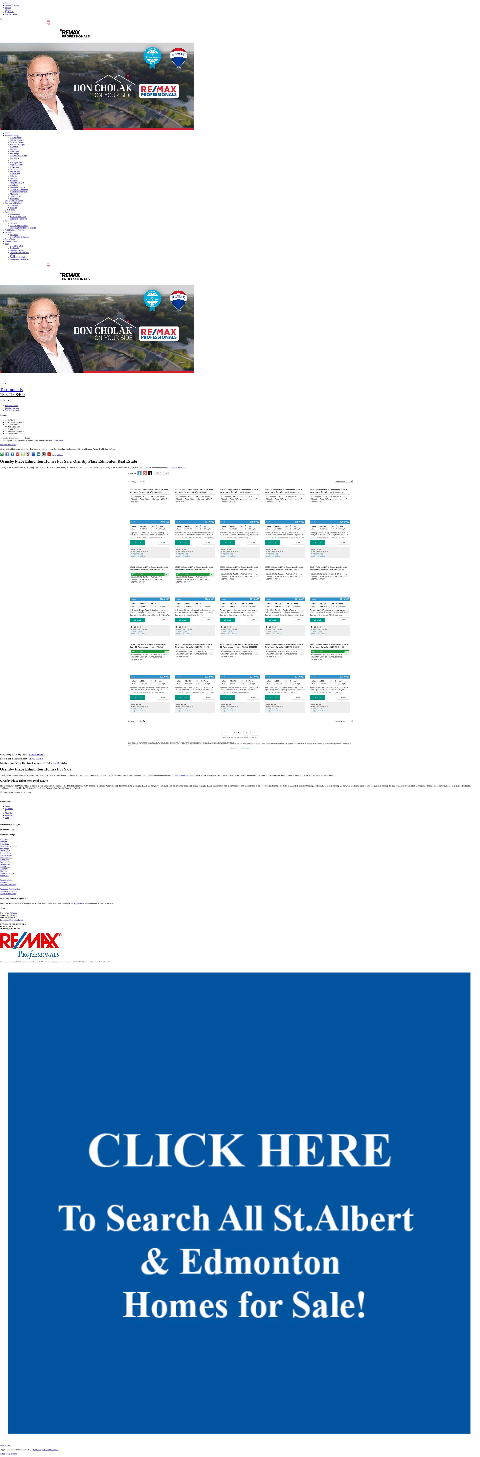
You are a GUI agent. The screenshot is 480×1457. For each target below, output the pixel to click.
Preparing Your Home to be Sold (23, 228)
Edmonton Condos (17, 187)
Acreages (3, 882)
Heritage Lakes (16, 162)
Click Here (58, 440)
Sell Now (14, 223)
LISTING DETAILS (137, 542)
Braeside (13, 149)
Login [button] (166, 473)
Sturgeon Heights (17, 183)
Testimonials (10, 12)
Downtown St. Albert (18, 156)
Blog (7, 244)
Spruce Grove (15, 196)
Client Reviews (11, 241)
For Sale (13, 207)
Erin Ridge (14, 153)
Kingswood (14, 167)
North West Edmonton (19, 189)
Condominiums (6, 880)
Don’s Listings (16, 138)
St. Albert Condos (17, 142)
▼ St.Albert (10, 420)
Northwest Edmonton (8, 891)
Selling (7, 10)
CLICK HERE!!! (36, 754)
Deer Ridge (14, 151)
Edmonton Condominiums (10, 889)
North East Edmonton (18, 192)
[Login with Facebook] (140, 475)
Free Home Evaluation (14, 201)
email (55, 763)
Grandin (13, 160)
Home (7, 3)
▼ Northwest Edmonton (14, 424)
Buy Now (14, 235)
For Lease (14, 205)
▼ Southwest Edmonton (14, 433)
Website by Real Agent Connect (45, 1449)
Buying (8, 8)
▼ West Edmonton (12, 427)
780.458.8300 (11, 915)
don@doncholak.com (177, 467)
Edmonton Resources (18, 219)
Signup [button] (158, 473)
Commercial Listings (13, 203)
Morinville (14, 194)
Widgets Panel (78, 903)
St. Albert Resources (18, 216)
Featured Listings (12, 5)
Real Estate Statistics (18, 257)
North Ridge (15, 174)
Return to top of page (8, 1454)
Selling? (8, 221)
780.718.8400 (12, 394)
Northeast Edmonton (8, 893)
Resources (9, 212)
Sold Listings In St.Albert (15, 230)
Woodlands (14, 185)
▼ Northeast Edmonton (14, 422)
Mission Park (15, 171)
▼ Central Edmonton (13, 429)
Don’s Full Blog (16, 246)
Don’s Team (10, 239)
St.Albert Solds (11, 14)
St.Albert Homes (16, 140)
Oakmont (13, 176)
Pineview (13, 178)
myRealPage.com (244, 748)
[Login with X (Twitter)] (150, 475)
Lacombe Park (16, 169)
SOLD (12, 255)
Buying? (8, 232)
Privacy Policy (6, 1445)
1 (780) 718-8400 (137, 554)
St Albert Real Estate (8, 445)
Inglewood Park (16, 165)
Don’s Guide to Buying (19, 237)
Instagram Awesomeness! (20, 259)
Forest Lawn (15, 158)
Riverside (14, 180)
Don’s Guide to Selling (19, 226)
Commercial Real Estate (19, 253)
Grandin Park (5, 853)
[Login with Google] (145, 475)
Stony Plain (14, 198)
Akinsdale (14, 147)
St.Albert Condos (12, 408)
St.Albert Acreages (17, 144)
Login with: (132, 473)
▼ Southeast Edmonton (14, 431)
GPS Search (10, 210)
